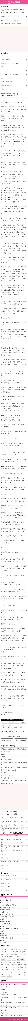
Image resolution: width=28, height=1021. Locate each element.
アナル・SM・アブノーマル (10, 928)
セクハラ (20, 964)
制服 (2, 951)
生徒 (10, 962)
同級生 (22, 959)
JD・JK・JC (5, 898)
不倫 (18, 959)
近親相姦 (4, 935)
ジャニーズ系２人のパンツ (8, 1008)
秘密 (19, 975)
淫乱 (24, 951)
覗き (2, 949)
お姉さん (3, 954)
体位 (15, 975)
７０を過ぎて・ (5, 778)
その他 (3, 943)
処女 (11, 975)
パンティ (14, 967)
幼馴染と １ (5, 754)
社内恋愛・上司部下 (7, 917)
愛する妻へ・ (4, 1010)
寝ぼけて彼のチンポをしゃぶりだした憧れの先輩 (12, 822)
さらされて (4, 992)
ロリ (20, 949)
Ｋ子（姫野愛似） (20, 740)
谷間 (2, 975)
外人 (2, 940)
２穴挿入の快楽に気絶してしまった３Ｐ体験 (12, 12)
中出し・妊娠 (5, 921)
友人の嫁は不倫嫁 (6, 759)
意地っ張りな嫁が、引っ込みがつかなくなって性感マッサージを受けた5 (8, 740)
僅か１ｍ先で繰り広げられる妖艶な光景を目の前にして (12, 10)
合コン (15, 725)
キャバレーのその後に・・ (9, 775)
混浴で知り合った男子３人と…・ (10, 994)
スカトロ (7, 951)
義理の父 (19, 956)
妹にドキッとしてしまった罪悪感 (9, 20)
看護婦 (12, 951)
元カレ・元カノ (6, 909)
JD (20, 951)
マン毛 (20, 969)
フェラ (17, 722)
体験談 (24, 722)
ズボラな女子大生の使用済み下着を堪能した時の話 (12, 829)
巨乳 (21, 972)
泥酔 (2, 931)
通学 (16, 954)
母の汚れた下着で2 (6, 890)
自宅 (2, 956)
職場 (8, 954)
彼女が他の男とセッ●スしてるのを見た (11, 23)
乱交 (2, 933)
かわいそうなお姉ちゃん (7, 59)
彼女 (16, 727)
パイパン (10, 972)
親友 (24, 962)
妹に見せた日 (4, 66)
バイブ (3, 967)
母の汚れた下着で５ (6, 883)
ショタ (24, 949)
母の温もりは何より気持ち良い (9, 875)
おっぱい (16, 972)
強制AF (3, 989)
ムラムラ (3, 977)
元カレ (9, 959)
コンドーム (23, 967)
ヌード (6, 975)
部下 (14, 962)
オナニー (4, 926)
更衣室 (6, 956)
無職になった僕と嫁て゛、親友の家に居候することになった (14, 750)
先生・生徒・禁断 (7, 900)
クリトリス (4, 972)
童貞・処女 (5, 919)
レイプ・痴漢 (5, 924)
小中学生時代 (4, 969)
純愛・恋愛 (20, 720)
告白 (23, 975)
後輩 (21, 727)
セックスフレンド (7, 914)
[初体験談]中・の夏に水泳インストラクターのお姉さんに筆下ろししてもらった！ (13, 782)
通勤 (12, 954)
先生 (6, 962)
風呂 (25, 954)
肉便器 (3, 89)
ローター (8, 967)
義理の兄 (3, 959)
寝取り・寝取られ (7, 727)
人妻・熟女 (5, 912)
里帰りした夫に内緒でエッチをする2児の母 (12, 817)
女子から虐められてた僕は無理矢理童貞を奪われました (14, 985)
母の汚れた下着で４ (6, 886)
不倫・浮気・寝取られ (9, 720)
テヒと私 (3, 772)
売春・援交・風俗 (7, 938)
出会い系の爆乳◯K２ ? (7, 81)
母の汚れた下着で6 (6, 879)
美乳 (25, 972)
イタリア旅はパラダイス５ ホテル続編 (12, 1015)
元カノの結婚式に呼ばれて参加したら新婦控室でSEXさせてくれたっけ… (14, 769)
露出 (12, 949)
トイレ (11, 722)
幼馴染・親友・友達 (7, 907)
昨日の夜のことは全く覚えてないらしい (11, 16)
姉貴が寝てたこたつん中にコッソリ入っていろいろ (14, 999)
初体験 (3, 78)
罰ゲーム (9, 977)
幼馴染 (3, 757)
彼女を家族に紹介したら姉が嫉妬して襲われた (14, 763)
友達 (10, 725)
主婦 (17, 951)
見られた (7, 949)
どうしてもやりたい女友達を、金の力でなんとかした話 (12, 825)
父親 (11, 956)
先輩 (4, 725)
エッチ (5, 722)
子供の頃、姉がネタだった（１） (9, 63)
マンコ (15, 969)
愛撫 (25, 964)
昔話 (10, 969)
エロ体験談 (16, 1019)
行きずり (19, 962)
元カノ (14, 959)
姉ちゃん (3, 55)
